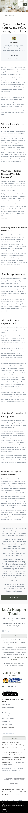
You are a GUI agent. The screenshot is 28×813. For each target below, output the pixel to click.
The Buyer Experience (8, 715)
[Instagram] (15, 687)
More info (4, 806)
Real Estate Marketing (8, 718)
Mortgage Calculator (7, 724)
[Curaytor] (10, 695)
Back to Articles (9, 15)
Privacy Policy (14, 783)
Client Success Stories (8, 707)
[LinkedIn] (9, 687)
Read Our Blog (6, 713)
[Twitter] (6, 687)
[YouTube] (12, 687)
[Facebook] (3, 687)
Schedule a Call (6, 721)
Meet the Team (6, 704)
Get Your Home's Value (8, 710)
